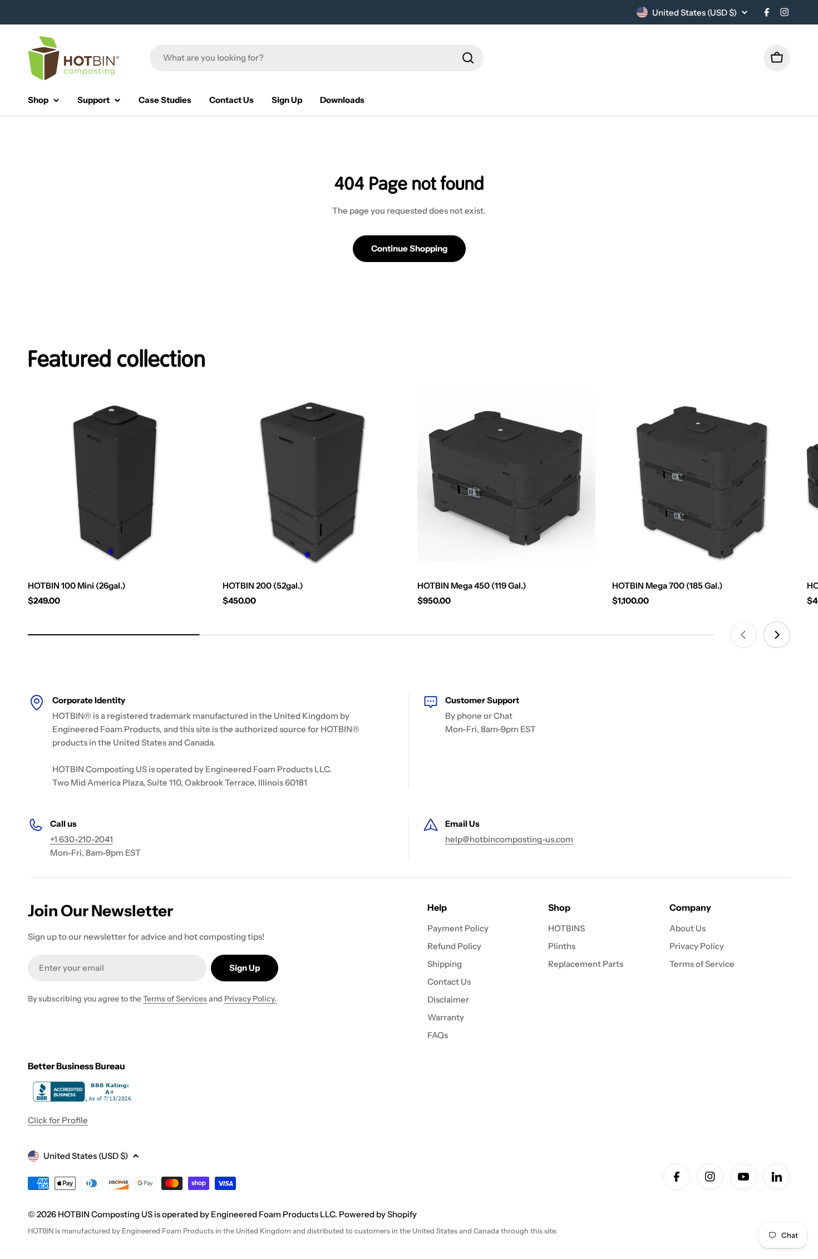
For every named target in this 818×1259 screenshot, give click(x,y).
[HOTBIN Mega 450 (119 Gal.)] (506, 479)
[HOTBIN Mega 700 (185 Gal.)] (701, 479)
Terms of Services (175, 999)
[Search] (468, 58)
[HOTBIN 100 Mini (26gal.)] (117, 479)
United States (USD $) (694, 12)
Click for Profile (58, 1120)
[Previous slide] (743, 634)
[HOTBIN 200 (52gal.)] (312, 479)
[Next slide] (776, 634)
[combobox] (317, 58)
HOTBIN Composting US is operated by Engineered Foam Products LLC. (198, 1214)
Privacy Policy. (250, 999)
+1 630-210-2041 (81, 839)
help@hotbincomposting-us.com (509, 839)
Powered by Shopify (378, 1214)
